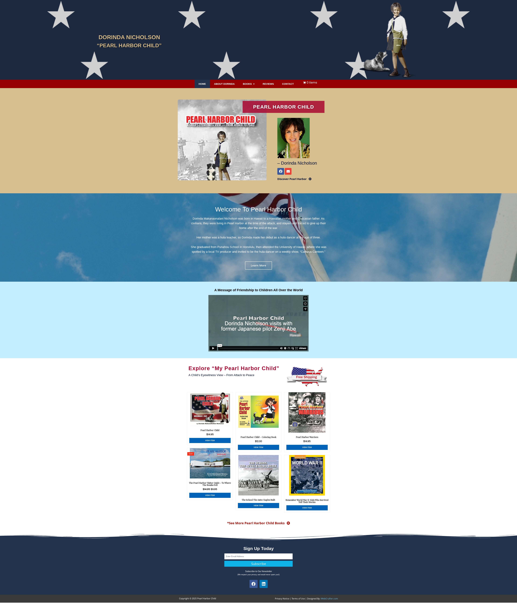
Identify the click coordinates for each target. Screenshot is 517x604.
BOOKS (247, 84)
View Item (210, 440)
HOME (202, 84)
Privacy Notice (282, 598)
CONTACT (288, 84)
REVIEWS (268, 84)
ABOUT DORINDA (224, 84)
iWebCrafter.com (329, 598)
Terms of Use (298, 598)
